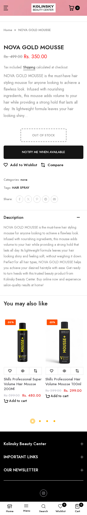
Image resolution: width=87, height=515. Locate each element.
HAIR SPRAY (20, 187)
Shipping (29, 67)
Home (8, 30)
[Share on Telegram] (45, 199)
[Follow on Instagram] (43, 493)
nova (24, 179)
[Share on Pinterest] (37, 199)
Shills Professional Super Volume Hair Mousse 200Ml (22, 384)
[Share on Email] (54, 199)
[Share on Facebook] (19, 199)
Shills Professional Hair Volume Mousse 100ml (63, 381)
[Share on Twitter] (28, 199)
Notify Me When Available (43, 152)
